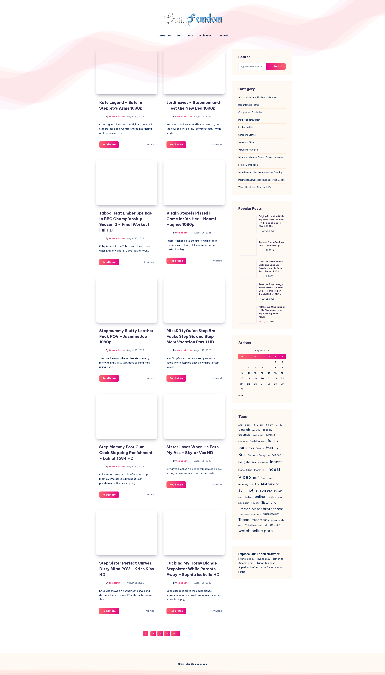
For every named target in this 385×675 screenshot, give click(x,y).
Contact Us (164, 35)
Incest (276, 461)
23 (282, 378)
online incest (265, 496)
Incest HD (259, 469)
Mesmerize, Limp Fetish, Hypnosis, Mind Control (261, 180)
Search (277, 66)
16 (282, 373)
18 (249, 378)
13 (262, 373)
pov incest (243, 502)
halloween (263, 462)
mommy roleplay (248, 484)
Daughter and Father (248, 105)
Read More (111, 145)
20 (262, 378)
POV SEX (255, 503)
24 (241, 384)
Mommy (271, 478)
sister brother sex (267, 508)
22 (275, 378)
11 (249, 373)
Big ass (248, 425)
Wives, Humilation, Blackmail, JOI (254, 187)
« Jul (240, 395)
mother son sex (259, 490)
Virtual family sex (254, 525)
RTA (190, 35)
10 (242, 373)
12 (255, 373)
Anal (240, 425)
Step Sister (243, 514)
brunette (256, 430)
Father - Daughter (259, 455)
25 (248, 384)
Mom (263, 478)
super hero (256, 514)
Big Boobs (258, 425)
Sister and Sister (246, 142)
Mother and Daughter (249, 119)
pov (280, 497)
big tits (269, 424)
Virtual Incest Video (248, 149)
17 (242, 378)
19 (255, 378)
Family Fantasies (258, 441)
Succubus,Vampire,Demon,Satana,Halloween (261, 157)
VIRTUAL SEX (272, 524)
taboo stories (260, 520)
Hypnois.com (246, 558)
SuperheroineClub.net (251, 567)
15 (275, 373)
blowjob (244, 429)
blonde (279, 425)
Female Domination (248, 164)
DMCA (180, 35)
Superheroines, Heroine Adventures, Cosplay (260, 172)
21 (269, 378)
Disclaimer (204, 35)
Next (175, 633)
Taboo (243, 519)
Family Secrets (256, 448)
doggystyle (243, 441)
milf (256, 478)
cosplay (267, 429)
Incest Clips (245, 469)
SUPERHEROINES (271, 514)
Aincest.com (245, 563)
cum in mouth (258, 435)
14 (269, 373)
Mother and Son (246, 127)
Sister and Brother (247, 135)
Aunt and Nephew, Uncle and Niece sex (257, 97)
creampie (244, 434)
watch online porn (255, 530)
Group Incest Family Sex (250, 112)
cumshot (270, 434)
